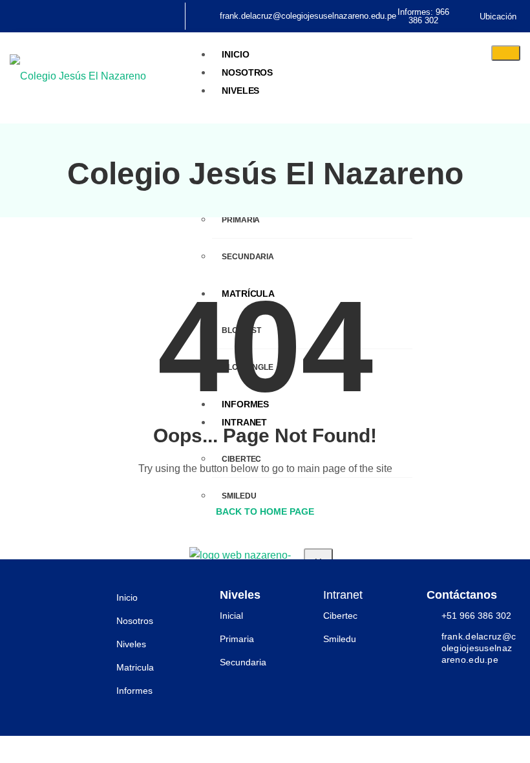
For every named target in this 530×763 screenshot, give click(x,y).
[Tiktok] (468, 683)
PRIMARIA (241, 219)
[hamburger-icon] (505, 53)
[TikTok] (51, 10)
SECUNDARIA (248, 256)
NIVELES (240, 90)
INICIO (235, 54)
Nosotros (247, 72)
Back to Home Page (265, 511)
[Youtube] (60, 10)
